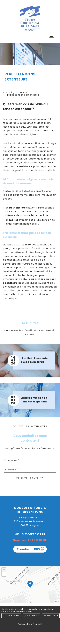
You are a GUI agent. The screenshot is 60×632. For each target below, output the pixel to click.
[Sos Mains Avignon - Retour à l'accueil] (30, 18)
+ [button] (4, 570)
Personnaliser (51, 615)
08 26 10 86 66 (37, 540)
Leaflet (56, 601)
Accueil (7, 92)
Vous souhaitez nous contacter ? (30, 438)
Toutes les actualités (30, 426)
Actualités (30, 323)
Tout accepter (12, 615)
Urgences (22, 92)
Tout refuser (32, 615)
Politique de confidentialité (30, 624)
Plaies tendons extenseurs (23, 95)
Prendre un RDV (28, 549)
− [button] (4, 574)
